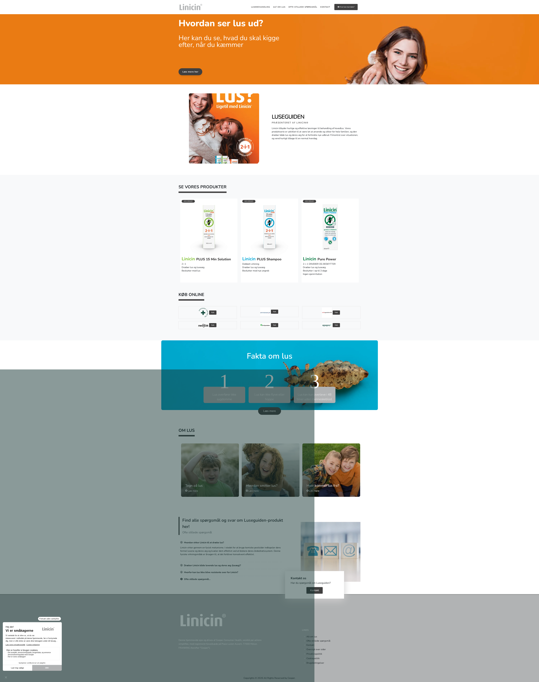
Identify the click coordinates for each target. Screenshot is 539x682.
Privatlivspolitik (314, 653)
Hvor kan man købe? (347, 7)
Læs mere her (190, 71)
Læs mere (269, 411)
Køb (212, 312)
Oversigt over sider (316, 649)
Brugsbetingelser (315, 662)
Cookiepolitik (313, 658)
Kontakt (314, 590)
